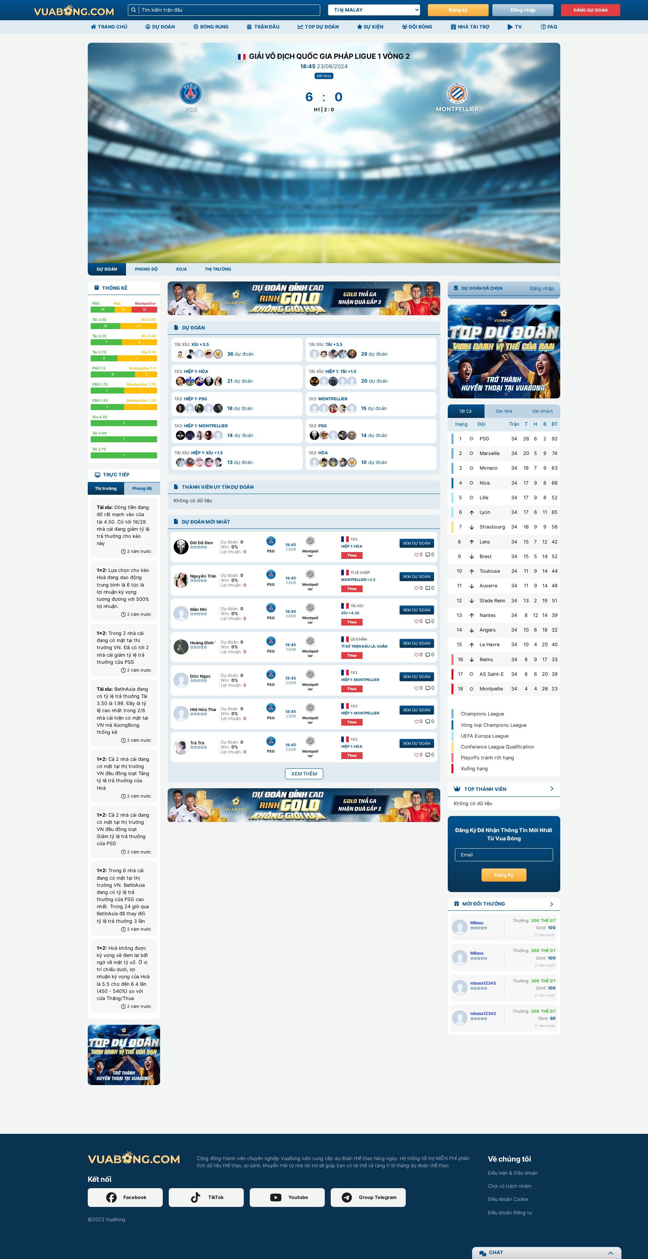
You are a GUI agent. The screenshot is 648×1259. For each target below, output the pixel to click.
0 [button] (421, 554)
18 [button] (526, 468)
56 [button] (555, 527)
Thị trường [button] (106, 488)
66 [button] (555, 483)
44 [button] (555, 571)
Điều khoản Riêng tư (510, 1213)
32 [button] (555, 630)
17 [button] (526, 483)
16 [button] (526, 527)
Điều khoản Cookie (508, 1199)
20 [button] (526, 453)
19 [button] (545, 600)
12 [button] (545, 542)
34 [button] (514, 439)
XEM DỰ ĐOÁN (416, 543)
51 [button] (554, 600)
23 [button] (555, 689)
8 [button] (544, 483)
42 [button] (555, 542)
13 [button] (526, 600)
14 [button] (545, 556)
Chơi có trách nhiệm (510, 1186)
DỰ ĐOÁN (107, 269)
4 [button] (535, 644)
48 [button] (555, 585)
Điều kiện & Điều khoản (513, 1173)
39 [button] (555, 615)
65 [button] (555, 512)
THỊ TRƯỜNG (218, 269)
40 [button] (555, 644)
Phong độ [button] (142, 488)
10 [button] (526, 630)
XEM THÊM (304, 774)
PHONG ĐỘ (146, 269)
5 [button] (535, 453)
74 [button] (554, 453)
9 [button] (544, 453)
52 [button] (555, 497)
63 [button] (555, 468)
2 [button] (544, 439)
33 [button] (555, 659)
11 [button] (545, 512)
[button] (236, 350)
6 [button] (535, 439)
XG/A (181, 269)
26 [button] (526, 439)
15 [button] (526, 542)
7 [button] (535, 468)
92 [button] (555, 439)
